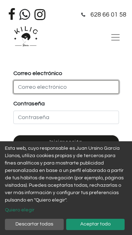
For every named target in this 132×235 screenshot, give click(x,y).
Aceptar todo (95, 224)
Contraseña (29, 103)
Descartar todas (34, 224)
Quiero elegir (19, 210)
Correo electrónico (37, 73)
